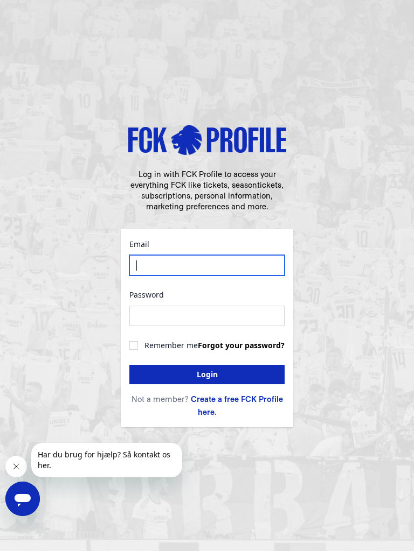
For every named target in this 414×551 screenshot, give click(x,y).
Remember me (171, 345)
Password (146, 294)
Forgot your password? (241, 345)
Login (207, 374)
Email (139, 244)
